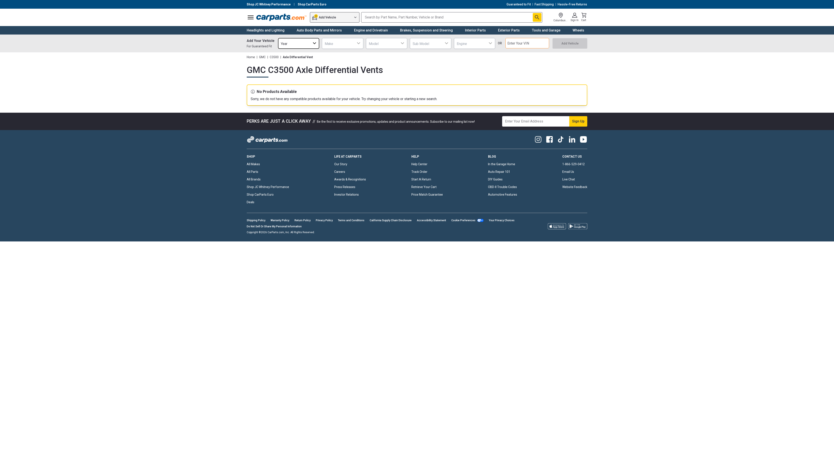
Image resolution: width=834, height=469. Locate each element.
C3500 (274, 57)
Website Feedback (574, 187)
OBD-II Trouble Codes (502, 187)
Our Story (340, 164)
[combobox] (298, 43)
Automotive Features (502, 194)
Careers (339, 171)
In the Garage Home (501, 164)
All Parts (252, 171)
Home (251, 57)
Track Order (419, 171)
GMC (262, 57)
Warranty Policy (280, 220)
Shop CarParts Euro (260, 194)
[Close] (827, 462)
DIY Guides (495, 179)
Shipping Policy (256, 220)
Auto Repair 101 (499, 171)
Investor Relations (346, 194)
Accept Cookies (524, 462)
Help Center (419, 164)
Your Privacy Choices (502, 220)
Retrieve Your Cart (424, 187)
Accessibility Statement (431, 220)
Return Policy (303, 220)
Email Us (568, 171)
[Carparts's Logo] (281, 17)
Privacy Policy (324, 220)
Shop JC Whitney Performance (268, 187)
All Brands (254, 179)
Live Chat (568, 179)
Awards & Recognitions (350, 179)
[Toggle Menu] (251, 17)
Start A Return (421, 179)
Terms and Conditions (351, 220)
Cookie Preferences (463, 220)
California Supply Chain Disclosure (391, 220)
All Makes (253, 164)
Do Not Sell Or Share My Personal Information (274, 226)
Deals (250, 202)
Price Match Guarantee (427, 194)
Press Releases (344, 187)
